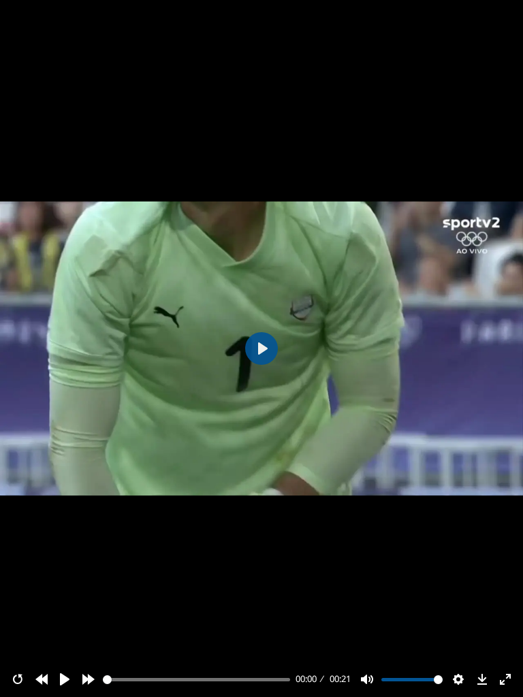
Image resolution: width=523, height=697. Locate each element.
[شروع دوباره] (18, 679)
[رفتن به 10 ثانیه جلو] (88, 679)
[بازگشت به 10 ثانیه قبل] (41, 679)
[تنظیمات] (458, 679)
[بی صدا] (367, 679)
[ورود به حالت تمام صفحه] (505, 679)
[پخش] (65, 679)
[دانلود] (482, 679)
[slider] (197, 679)
